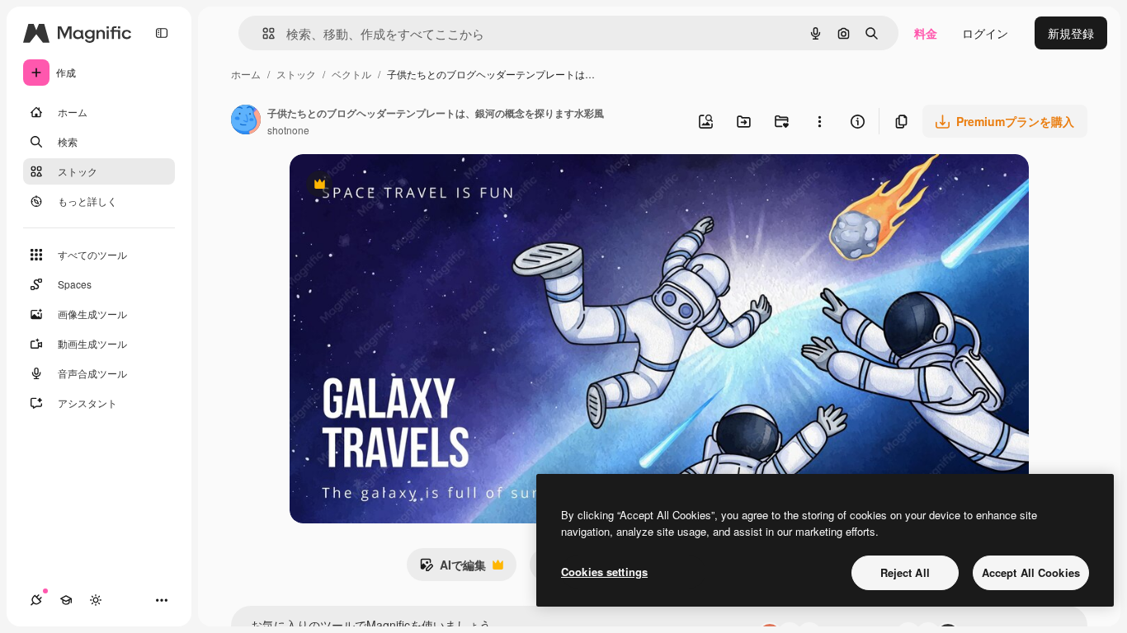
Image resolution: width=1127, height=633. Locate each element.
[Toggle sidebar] (162, 33)
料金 (925, 33)
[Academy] (66, 600)
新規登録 (1071, 33)
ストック (296, 74)
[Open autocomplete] (262, 33)
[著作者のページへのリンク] (246, 121)
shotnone (288, 130)
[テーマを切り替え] (96, 600)
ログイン (985, 33)
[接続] (36, 600)
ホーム (246, 74)
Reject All (905, 572)
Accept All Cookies (1031, 572)
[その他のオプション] (819, 121)
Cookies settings (604, 571)
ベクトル (351, 74)
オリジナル (403, 186)
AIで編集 (452, 568)
